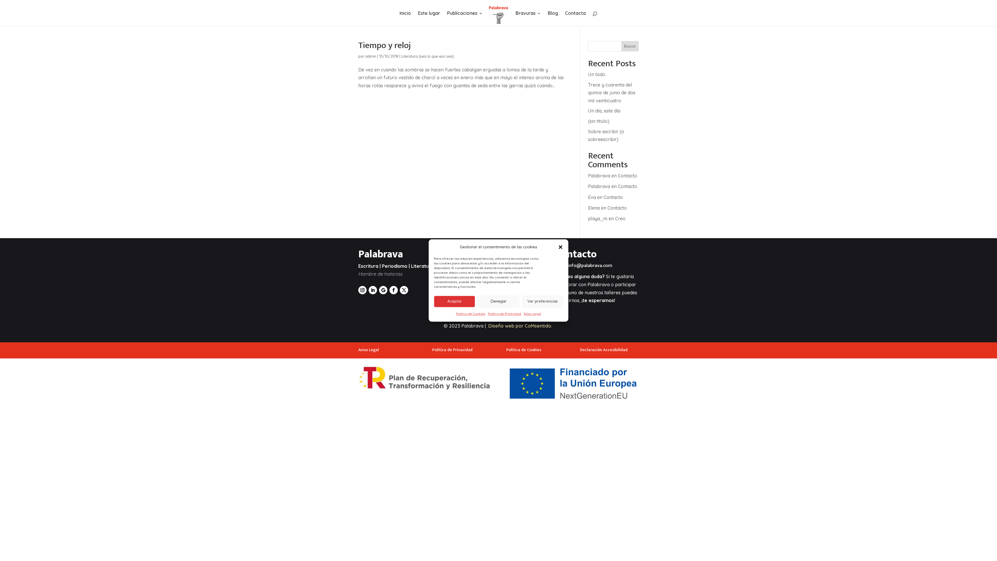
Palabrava (599, 176)
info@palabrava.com (590, 266)
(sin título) (598, 121)
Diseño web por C (508, 326)
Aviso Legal (532, 314)
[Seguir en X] (404, 290)
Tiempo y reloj (384, 45)
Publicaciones (462, 13)
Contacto (627, 176)
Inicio (405, 13)
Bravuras (526, 13)
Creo (620, 219)
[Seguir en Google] (383, 290)
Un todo (596, 74)
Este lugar (429, 13)
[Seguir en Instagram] (362, 290)
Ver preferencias (542, 301)
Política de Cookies (470, 314)
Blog (553, 13)
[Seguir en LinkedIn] (373, 290)
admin (370, 56)
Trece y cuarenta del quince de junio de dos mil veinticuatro (611, 93)
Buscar (630, 46)
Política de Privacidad (504, 314)
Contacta (575, 13)
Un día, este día (604, 111)
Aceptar (454, 301)
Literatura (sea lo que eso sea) (427, 56)
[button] (560, 247)
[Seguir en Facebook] (393, 290)
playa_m (597, 219)
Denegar (499, 301)
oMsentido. (540, 326)
